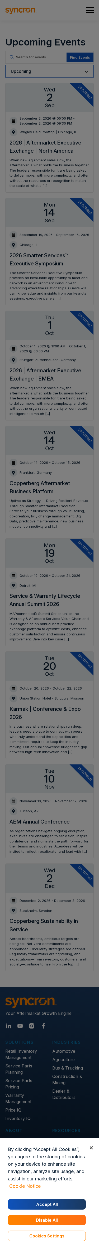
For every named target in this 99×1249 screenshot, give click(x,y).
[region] (49, 1193)
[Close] (91, 1148)
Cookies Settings (46, 1235)
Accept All (47, 1204)
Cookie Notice (25, 1186)
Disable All (47, 1220)
